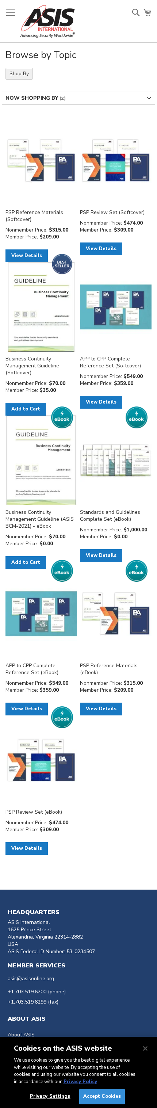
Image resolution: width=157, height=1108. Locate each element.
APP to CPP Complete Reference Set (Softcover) (110, 362)
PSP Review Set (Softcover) (112, 212)
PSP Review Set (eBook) (33, 812)
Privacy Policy (80, 1081)
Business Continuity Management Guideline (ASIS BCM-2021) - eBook (39, 519)
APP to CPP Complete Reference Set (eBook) (31, 669)
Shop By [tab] (19, 73)
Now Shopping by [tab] (31, 98)
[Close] (145, 1048)
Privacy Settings (50, 1096)
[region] (78, 1072)
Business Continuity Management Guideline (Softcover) (32, 365)
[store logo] (47, 21)
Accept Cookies (102, 1096)
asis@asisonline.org (31, 978)
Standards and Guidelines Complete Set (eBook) (110, 516)
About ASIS (21, 1034)
